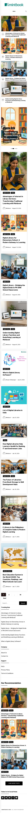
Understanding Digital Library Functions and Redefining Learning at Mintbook (15, 100)
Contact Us (4, 656)
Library (12, 128)
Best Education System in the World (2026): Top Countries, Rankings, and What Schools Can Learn (13, 578)
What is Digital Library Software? (11, 641)
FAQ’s (3, 666)
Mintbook (8, 208)
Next (4, 598)
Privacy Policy (5, 670)
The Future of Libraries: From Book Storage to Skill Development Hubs (13, 482)
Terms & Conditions (7, 673)
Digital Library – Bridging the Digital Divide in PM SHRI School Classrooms (15, 79)
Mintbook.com (6, 809)
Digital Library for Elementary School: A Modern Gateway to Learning (13, 57)
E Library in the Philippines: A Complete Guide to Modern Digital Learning (14, 529)
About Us (4, 652)
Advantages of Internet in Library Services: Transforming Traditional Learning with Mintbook (15, 34)
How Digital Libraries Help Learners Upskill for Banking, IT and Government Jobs (14, 446)
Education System (8, 571)
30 (20, 595)
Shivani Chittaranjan (11, 380)
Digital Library (6, 128)
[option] (14, 126)
